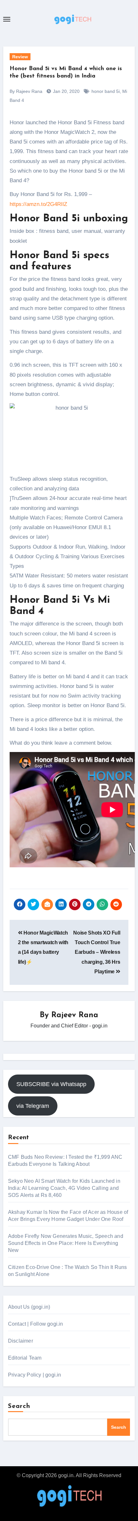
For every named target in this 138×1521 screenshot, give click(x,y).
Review (20, 56)
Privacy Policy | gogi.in (34, 1375)
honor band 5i (105, 91)
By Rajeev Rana (26, 91)
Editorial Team (25, 1358)
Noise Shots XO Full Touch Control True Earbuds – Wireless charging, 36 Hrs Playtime (96, 952)
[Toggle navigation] (6, 19)
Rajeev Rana (74, 1015)
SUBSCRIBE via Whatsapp (51, 1084)
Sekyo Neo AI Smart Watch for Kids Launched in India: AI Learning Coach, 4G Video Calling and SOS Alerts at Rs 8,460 (64, 1188)
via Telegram (32, 1106)
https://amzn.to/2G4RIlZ (38, 204)
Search (19, 1406)
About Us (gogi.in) (29, 1307)
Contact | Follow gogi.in (35, 1324)
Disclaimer (20, 1341)
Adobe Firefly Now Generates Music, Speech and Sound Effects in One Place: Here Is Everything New (65, 1243)
